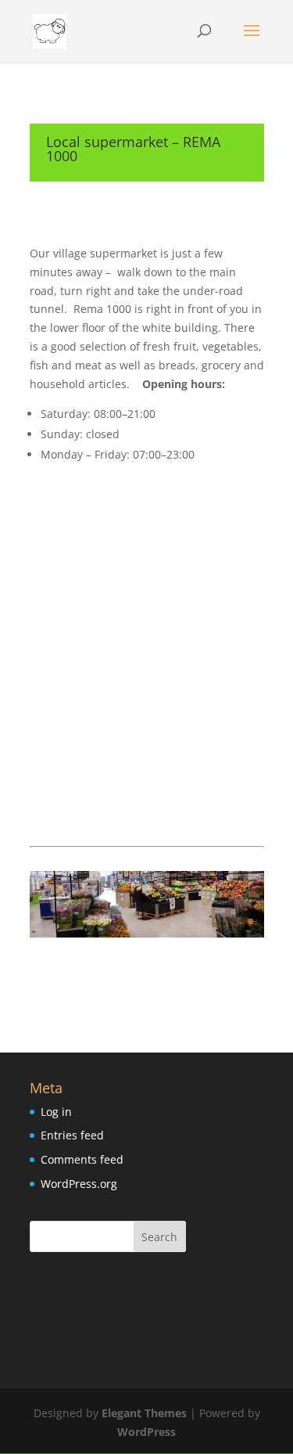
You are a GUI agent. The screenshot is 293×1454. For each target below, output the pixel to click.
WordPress (146, 1431)
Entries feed (72, 1135)
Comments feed (82, 1159)
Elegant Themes (144, 1412)
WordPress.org (79, 1183)
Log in (56, 1111)
